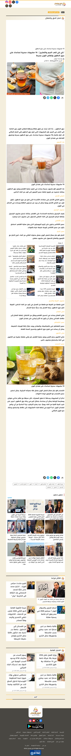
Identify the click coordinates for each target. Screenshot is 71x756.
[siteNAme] (60, 4)
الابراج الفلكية (50, 741)
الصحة (36, 484)
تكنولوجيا (25, 738)
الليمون (15, 484)
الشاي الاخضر (23, 484)
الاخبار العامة (54, 732)
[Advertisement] (35, 34)
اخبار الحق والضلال (54, 12)
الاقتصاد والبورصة (24, 735)
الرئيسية (62, 732)
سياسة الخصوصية (35, 745)
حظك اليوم (42, 741)
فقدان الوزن (51, 484)
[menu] (10, 5)
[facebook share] (58, 97)
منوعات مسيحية (60, 735)
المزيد (35, 697)
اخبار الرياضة (51, 735)
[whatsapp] (44, 97)
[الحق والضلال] (62, 12)
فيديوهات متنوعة (27, 732)
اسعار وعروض (12, 738)
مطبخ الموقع (42, 735)
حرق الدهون (60, 484)
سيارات (19, 738)
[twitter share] (55, 97)
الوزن (30, 484)
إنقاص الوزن (43, 484)
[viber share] (48, 97)
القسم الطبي (37, 732)
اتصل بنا (27, 745)
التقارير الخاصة (45, 732)
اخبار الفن (18, 732)
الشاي (55, 487)
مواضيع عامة (34, 735)
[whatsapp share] (51, 97)
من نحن (44, 745)
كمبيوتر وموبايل (14, 735)
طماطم (49, 487)
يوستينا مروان (58, 58)
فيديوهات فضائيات (48, 738)
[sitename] (35, 711)
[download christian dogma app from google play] (35, 726)
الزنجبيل (61, 487)
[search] (6, 5)
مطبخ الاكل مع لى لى (35, 738)
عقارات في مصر (60, 741)
